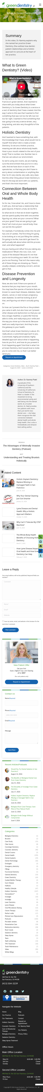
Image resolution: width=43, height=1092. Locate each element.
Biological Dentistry (8, 1034)
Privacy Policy (22, 1034)
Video (22, 366)
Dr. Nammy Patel (24, 1026)
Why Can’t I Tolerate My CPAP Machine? (29, 523)
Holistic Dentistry (8, 1022)
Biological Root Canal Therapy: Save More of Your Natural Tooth (23, 808)
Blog (19, 1012)
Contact (21, 1018)
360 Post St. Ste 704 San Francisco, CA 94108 (18, 1056)
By (32, 366)
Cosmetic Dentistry (8, 1026)
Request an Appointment (21, 682)
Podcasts (21, 1015)
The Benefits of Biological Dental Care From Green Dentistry (24, 779)
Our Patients (22, 1030)
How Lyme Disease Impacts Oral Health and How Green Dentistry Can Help (28, 551)
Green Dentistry (15, 366)
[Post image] (8, 482)
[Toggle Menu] (41, 5)
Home (4, 1012)
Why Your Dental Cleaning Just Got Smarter (27, 497)
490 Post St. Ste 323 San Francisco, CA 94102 (18, 1074)
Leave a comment (27, 368)
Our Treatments (7, 1018)
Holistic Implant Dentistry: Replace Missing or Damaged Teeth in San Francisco (27, 483)
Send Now (11, 750)
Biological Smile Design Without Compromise (22, 817)
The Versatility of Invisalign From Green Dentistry (24, 788)
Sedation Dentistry (8, 1037)
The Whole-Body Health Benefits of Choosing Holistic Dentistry (29, 538)
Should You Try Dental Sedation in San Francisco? (24, 770)
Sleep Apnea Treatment (10, 1040)
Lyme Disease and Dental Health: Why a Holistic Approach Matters (27, 511)
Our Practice (6, 1015)
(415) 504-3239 (10, 983)
